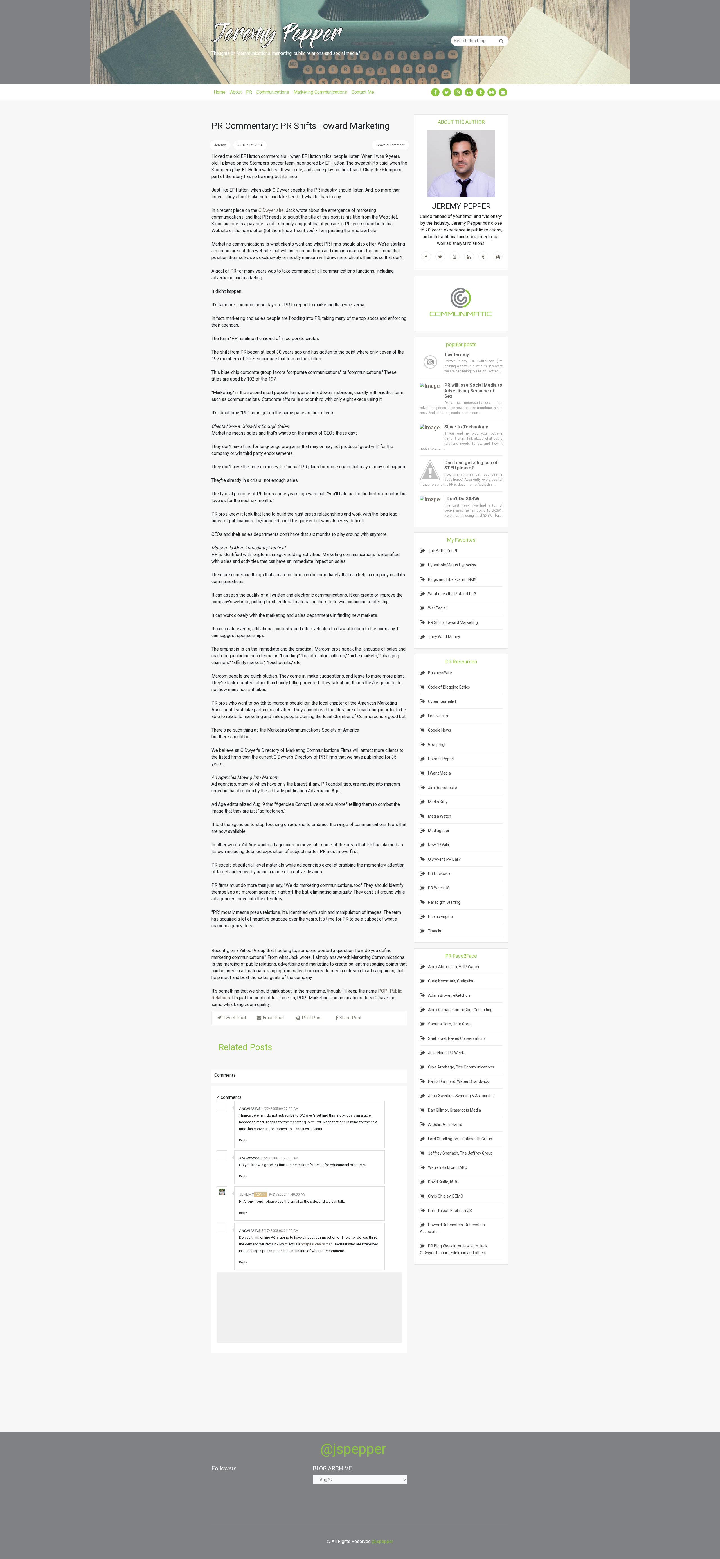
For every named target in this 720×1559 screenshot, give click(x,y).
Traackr (435, 931)
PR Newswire (439, 873)
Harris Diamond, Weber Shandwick (458, 1081)
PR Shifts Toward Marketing (453, 622)
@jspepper (353, 1449)
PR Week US (439, 888)
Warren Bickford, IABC (447, 1167)
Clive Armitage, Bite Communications (461, 1067)
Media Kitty (438, 802)
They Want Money (444, 637)
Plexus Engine (440, 916)
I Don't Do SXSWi (461, 498)
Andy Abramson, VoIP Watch (453, 966)
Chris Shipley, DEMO (445, 1196)
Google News (439, 730)
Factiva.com (438, 716)
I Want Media (439, 773)
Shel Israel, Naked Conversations (457, 1038)
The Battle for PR (443, 550)
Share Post (350, 1017)
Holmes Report (441, 759)
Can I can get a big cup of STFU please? (471, 465)
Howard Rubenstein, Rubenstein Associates (452, 1228)
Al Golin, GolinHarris (445, 1124)
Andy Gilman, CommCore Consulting (460, 1009)
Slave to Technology (466, 426)
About (236, 92)
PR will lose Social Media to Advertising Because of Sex (473, 391)
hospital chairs (313, 1244)
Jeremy (246, 1194)
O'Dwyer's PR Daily (444, 859)
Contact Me (363, 92)
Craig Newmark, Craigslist (450, 981)
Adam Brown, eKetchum (449, 995)
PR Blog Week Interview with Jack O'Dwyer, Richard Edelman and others (453, 1249)
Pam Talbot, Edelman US (450, 1210)
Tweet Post (234, 1017)
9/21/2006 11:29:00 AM (280, 1158)
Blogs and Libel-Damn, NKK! (452, 579)
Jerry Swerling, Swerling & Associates (461, 1096)
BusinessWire (440, 673)
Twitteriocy (456, 354)
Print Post (312, 1017)
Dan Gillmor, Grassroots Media (454, 1110)
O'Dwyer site (271, 210)
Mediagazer (438, 830)
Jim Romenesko (442, 787)
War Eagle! (437, 608)
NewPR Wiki (438, 845)
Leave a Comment (390, 145)
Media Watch (439, 816)
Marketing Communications (320, 92)
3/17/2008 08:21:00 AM (280, 1231)
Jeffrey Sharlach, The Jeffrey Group (460, 1153)
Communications (272, 92)
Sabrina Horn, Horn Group (450, 1024)
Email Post (273, 1017)
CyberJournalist (442, 701)
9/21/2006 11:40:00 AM (287, 1194)
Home (220, 92)
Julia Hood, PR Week (446, 1052)
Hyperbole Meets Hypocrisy (452, 565)
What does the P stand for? (452, 593)
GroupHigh (437, 744)
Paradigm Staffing (444, 902)
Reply (243, 1140)
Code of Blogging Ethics (449, 687)
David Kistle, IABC (443, 1182)
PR (249, 92)
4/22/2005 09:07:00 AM (280, 1109)
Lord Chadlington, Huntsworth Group (460, 1139)
